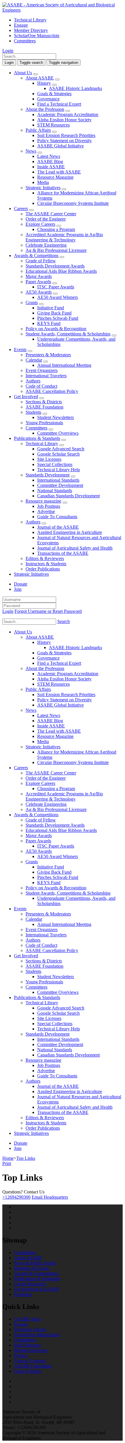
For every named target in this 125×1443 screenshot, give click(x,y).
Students (33, 412)
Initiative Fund (50, 307)
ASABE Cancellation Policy (52, 391)
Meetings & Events (31, 1268)
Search (63, 621)
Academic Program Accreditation (67, 114)
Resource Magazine (55, 177)
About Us (23, 72)
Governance (48, 98)
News (31, 151)
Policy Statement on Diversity (64, 140)
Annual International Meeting (64, 365)
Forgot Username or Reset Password (48, 611)
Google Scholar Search (58, 453)
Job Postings (48, 506)
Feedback (23, 1294)
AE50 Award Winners (57, 297)
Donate (20, 583)
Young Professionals (44, 422)
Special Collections (54, 464)
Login (7, 50)
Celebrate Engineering (46, 245)
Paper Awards (38, 281)
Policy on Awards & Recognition (56, 328)
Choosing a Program (56, 229)
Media (43, 182)
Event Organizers (42, 370)
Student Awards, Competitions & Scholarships (68, 333)
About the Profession (45, 109)
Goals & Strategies (54, 93)
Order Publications (43, 568)
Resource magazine (43, 501)
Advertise (46, 511)
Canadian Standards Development (68, 495)
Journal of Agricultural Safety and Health (74, 548)
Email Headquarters (50, 1197)
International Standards (58, 480)
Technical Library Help (58, 469)
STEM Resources (53, 124)
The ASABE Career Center (51, 213)
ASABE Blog (50, 161)
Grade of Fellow (41, 260)
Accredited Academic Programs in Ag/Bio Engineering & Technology (64, 237)
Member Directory (31, 30)
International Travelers (46, 375)
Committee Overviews (57, 433)
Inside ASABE (51, 166)
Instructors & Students (46, 563)
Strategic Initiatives (43, 187)
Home (8, 1158)
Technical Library (30, 19)
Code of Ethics (27, 1371)
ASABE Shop (27, 1318)
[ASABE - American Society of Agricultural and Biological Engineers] (62, 10)
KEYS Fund (48, 323)
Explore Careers (40, 224)
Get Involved (26, 396)
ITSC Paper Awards (55, 286)
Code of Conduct (41, 386)
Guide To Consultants (57, 516)
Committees (25, 40)
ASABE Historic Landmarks (75, 88)
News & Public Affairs (35, 1262)
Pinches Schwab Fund (57, 318)
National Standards (54, 490)
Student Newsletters (55, 417)
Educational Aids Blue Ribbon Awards (61, 271)
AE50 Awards (39, 292)
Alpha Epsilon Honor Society (64, 119)
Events (20, 349)
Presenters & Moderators (48, 354)
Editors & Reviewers (45, 558)
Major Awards (39, 276)
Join (18, 589)
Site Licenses (49, 459)
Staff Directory (27, 1345)
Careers (21, 208)
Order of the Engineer (46, 218)
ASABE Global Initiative (60, 145)
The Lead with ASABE (59, 171)
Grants (32, 302)
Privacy (21, 1355)
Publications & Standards (37, 438)
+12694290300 (16, 1197)
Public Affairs (38, 130)
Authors (33, 380)
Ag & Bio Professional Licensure (56, 250)
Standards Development (47, 474)
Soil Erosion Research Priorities (66, 135)
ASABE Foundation (44, 406)
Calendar (34, 359)
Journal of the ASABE (58, 527)
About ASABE (40, 77)
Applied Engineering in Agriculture (69, 532)
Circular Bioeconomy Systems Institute (73, 203)
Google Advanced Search (60, 448)
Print (6, 1163)
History (44, 83)
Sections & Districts (44, 401)
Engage (21, 25)
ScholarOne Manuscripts (36, 35)
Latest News (48, 156)
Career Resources (30, 1283)
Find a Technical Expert (59, 104)
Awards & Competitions (36, 255)
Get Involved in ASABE (36, 1289)
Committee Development (60, 485)
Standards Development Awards (55, 265)
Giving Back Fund (54, 312)
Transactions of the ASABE (62, 553)
